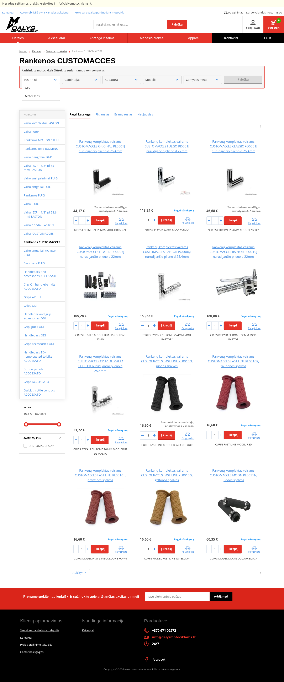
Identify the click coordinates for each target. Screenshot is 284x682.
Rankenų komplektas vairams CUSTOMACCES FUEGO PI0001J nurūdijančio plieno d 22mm (166, 146)
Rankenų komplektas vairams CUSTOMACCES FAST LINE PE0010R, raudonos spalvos (233, 361)
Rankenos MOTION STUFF (41, 140)
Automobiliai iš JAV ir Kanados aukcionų (44, 12)
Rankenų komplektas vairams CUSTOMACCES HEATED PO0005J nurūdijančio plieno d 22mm (100, 252)
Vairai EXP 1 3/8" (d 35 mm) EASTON (39, 168)
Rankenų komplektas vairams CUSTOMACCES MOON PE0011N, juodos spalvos (233, 475)
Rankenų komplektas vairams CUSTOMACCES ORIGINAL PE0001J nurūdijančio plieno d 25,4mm (100, 146)
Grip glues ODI (34, 327)
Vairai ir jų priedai (56, 51)
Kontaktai (8, 12)
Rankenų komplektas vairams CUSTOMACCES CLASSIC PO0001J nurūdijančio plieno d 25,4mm (233, 146)
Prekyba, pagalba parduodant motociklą (99, 12)
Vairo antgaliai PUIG (37, 187)
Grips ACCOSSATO (36, 382)
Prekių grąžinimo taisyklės (36, 644)
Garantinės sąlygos (31, 652)
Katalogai (88, 630)
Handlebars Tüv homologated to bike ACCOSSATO (38, 356)
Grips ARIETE (33, 297)
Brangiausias (123, 114)
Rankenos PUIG (34, 195)
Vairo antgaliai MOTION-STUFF (41, 253)
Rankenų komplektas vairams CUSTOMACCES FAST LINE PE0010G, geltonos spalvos (167, 475)
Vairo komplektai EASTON (41, 123)
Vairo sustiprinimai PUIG (41, 178)
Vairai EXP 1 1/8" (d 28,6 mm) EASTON (40, 214)
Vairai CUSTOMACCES (39, 234)
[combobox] (41, 80)
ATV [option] (27, 88)
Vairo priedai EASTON (39, 225)
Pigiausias (102, 114)
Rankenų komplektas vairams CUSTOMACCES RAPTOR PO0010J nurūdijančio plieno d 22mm (233, 252)
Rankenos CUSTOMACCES (42, 242)
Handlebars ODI (35, 335)
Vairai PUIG (31, 204)
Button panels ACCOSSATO (33, 371)
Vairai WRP (31, 132)
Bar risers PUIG (34, 263)
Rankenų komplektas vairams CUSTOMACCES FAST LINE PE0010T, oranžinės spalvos (100, 475)
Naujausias (145, 114)
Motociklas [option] (32, 96)
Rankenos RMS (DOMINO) (41, 149)
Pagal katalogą (79, 114)
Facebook (158, 659)
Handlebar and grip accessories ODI (37, 316)
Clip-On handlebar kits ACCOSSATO (39, 286)
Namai (23, 51)
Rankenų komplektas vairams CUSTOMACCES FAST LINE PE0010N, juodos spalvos (167, 361)
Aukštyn (78, 573)
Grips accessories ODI (39, 344)
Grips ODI (30, 306)
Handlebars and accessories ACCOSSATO (41, 274)
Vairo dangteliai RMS (38, 157)
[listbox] (41, 92)
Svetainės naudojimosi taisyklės (39, 630)
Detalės (36, 51)
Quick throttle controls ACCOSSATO (39, 392)
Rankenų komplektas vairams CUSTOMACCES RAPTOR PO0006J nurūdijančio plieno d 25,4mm (167, 252)
